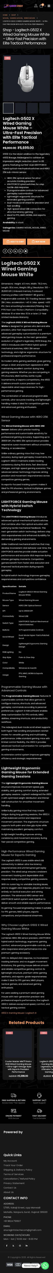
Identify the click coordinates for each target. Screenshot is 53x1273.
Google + (20, 251)
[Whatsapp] (45, 1265)
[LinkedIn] (26, 1245)
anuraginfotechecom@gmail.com (22, 1230)
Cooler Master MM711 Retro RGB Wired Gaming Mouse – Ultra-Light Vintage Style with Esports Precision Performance (18, 1066)
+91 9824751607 (12, 1221)
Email (25, 251)
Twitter (10, 251)
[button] (6, 78)
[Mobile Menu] (49, 5)
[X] (13, 1245)
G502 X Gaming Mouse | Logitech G (18, 1013)
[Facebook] (6, 1245)
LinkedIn (15, 251)
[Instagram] (20, 1245)
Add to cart (17, 241)
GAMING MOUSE (23, 227)
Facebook (5, 251)
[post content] (18, 1044)
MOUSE (35, 227)
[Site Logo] (13, 6)
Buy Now (40, 241)
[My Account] (35, 6)
